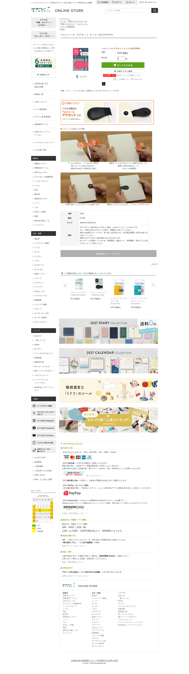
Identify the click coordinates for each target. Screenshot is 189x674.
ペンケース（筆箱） (42, 243)
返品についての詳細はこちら (128, 75)
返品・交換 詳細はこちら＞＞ (73, 562)
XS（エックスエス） (42, 366)
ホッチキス (38, 269)
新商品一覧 (38, 94)
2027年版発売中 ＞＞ (43, 34)
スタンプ (37, 309)
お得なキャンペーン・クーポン (43, 133)
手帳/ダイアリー (40, 164)
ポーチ (37, 252)
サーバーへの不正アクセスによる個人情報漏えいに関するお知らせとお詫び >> (43, 48)
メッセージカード (41, 181)
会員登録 (37, 462)
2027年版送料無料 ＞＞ (43, 22)
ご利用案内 (38, 466)
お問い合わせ (39, 475)
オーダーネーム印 (41, 313)
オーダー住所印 (40, 318)
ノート (37, 203)
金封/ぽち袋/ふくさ (41, 221)
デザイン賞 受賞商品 (42, 117)
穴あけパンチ (39, 291)
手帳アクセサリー (68, 24)
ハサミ (37, 261)
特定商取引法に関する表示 (107, 660)
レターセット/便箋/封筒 (43, 177)
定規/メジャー (39, 274)
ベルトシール (82, 24)
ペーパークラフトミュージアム (130, 622)
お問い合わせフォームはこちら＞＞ (76, 576)
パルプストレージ (41, 375)
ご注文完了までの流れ (43, 471)
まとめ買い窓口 (40, 150)
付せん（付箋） (40, 212)
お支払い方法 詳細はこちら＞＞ (74, 513)
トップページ (64, 19)
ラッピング (38, 225)
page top (154, 264)
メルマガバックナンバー (44, 142)
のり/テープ (39, 265)
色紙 (36, 216)
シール (37, 186)
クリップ (37, 278)
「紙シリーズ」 (40, 340)
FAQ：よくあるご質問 (43, 479)
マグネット (38, 283)
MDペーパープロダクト (43, 371)
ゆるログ (37, 336)
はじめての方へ (40, 457)
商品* (63, 29)
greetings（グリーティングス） (44, 389)
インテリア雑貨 (40, 304)
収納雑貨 (37, 300)
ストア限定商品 (40, 109)
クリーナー (38, 287)
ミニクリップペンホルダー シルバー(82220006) (139, 301)
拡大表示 (83, 77)
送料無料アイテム (41, 124)
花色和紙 (37, 358)
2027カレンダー (40, 172)
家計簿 (37, 194)
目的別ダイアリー (41, 199)
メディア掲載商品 (68, 27)
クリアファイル (40, 296)
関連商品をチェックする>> (108, 254)
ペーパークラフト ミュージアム (41, 381)
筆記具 (37, 239)
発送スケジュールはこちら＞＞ (74, 546)
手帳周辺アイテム (41, 168)
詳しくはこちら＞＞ (93, 476)
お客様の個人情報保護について (83, 660)
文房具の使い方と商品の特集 (41, 85)
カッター (37, 256)
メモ (36, 207)
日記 (36, 190)
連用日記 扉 (39, 362)
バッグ (37, 248)
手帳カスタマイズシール (77, 21)
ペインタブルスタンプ (43, 353)
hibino (36, 345)
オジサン (37, 349)
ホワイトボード (40, 322)
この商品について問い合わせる (129, 79)
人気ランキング (40, 102)
